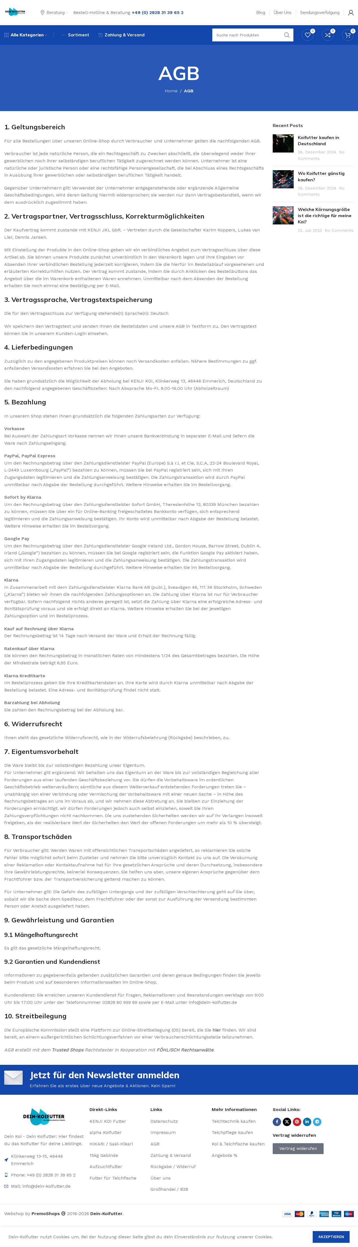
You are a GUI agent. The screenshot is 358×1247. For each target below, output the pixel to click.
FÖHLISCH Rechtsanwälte (185, 1050)
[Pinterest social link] (297, 1122)
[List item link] (44, 1186)
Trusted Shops (67, 1050)
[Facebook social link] (277, 1122)
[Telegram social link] (317, 1122)
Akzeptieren (331, 1237)
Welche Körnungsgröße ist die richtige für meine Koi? (325, 216)
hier (217, 1030)
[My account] (351, 12)
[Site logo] (15, 12)
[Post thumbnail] (283, 148)
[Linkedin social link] (307, 1122)
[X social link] (287, 1122)
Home (171, 90)
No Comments (339, 230)
